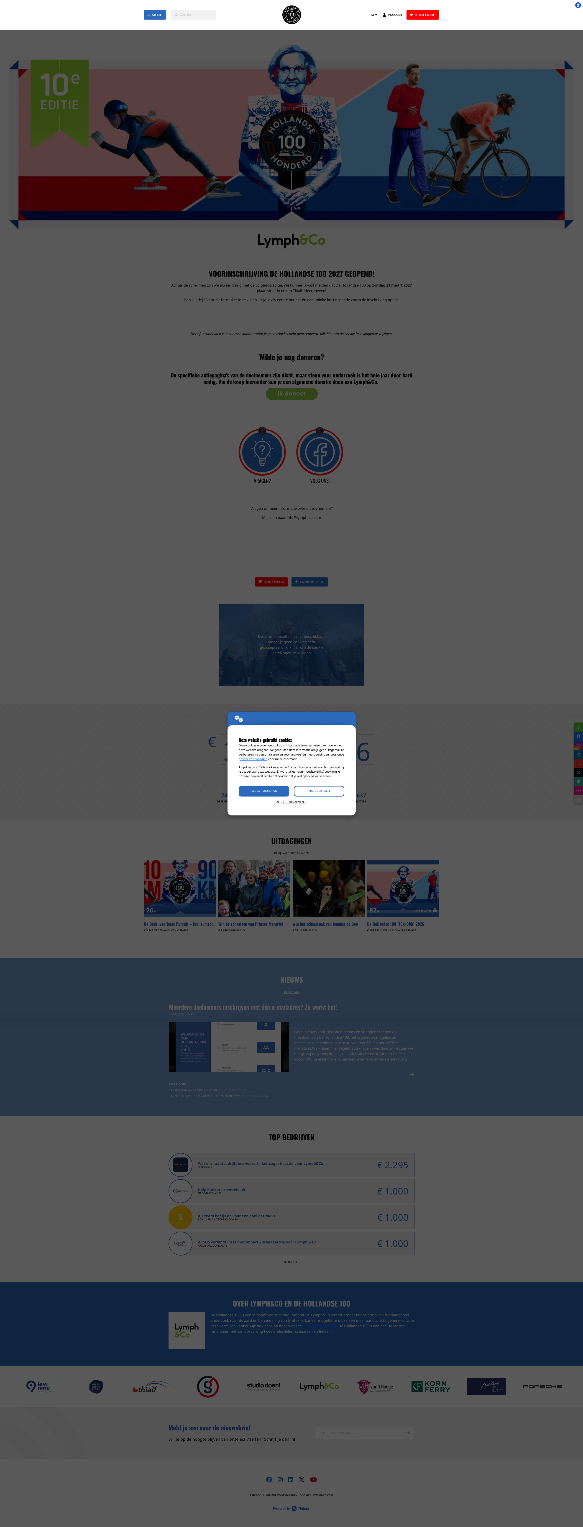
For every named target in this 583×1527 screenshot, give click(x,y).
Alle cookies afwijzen (291, 802)
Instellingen (319, 791)
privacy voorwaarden (253, 759)
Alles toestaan (264, 791)
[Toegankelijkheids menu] (578, 5)
